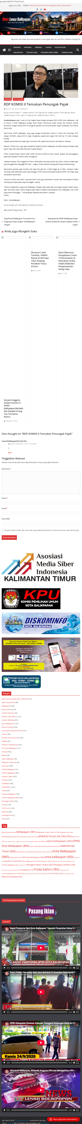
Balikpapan (18, 52)
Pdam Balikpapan (29, 861)
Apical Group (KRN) (8, 702)
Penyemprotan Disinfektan (11, 870)
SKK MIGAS (56, 873)
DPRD (43, 841)
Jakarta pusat (55, 846)
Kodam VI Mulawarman (10, 745)
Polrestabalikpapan (9, 873)
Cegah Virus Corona (22, 841)
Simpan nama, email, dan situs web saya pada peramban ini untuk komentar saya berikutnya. (42, 530)
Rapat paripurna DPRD (32, 873)
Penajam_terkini (64, 864)
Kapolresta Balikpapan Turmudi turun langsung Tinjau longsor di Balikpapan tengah (19, 221)
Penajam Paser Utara (39, 864)
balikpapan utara (66, 832)
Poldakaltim (64, 870)
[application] (41, 948)
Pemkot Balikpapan (8, 773)
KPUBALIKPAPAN (16, 857)
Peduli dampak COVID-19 (46, 861)
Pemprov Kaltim (7, 776)
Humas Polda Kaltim (36, 846)
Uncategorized (7, 815)
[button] (63, 1119)
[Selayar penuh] (77, 968)
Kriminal (38, 47)
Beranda (17, 47)
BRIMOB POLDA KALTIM (55, 836)
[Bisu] (74, 968)
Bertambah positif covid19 (29, 837)
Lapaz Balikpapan (8, 759)
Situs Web (6, 519)
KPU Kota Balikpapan (9, 748)
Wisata (4, 819)
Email (4, 508)
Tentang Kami (31, 52)
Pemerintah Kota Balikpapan (65, 861)
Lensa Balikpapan (22, 109)
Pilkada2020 (27, 870)
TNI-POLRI (5, 808)
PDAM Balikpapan (8, 769)
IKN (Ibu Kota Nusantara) (10, 738)
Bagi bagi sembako (9, 832)
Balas (10, 453)
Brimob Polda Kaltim (9, 716)
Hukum (48, 47)
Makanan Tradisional (9, 762)
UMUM (4, 812)
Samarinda (45, 873)
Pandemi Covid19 (12, 861)
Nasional (28, 47)
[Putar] (4, 968)
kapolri (31, 852)
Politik (4, 791)
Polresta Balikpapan (8, 794)
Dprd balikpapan (59, 841)
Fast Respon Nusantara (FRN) (12, 731)
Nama (5, 498)
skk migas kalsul (68, 873)
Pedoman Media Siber (49, 52)
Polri (21, 873)
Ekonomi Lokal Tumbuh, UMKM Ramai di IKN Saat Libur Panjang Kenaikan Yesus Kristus (40, 259)
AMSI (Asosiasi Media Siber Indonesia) (15, 699)
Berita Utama (6, 709)
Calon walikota (9, 841)
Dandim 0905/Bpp (8, 720)
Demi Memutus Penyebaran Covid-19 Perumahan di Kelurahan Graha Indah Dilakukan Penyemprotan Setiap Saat (67, 261)
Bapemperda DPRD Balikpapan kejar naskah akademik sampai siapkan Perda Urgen (61, 221)
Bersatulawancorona (10, 837)
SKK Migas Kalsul (8, 801)
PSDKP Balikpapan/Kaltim (11, 798)
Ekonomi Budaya (7, 727)
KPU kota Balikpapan (33, 857)
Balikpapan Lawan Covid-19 (48, 832)
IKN (47, 846)
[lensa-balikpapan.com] (4, 49)
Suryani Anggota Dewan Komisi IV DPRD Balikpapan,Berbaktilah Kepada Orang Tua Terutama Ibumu (13, 408)
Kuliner (4, 755)
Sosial (4, 805)
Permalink (33, 444)
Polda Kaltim (60, 47)
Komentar (6, 469)
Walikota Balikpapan (12, 876)
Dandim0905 (35, 841)
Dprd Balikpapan (18, 99)
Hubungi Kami (66, 52)
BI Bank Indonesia (8, 713)
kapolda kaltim (22, 852)
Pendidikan (5, 783)
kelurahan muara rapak (43, 852)
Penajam (5, 780)
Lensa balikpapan (58, 857)
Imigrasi (4, 741)
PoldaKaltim (6, 787)
